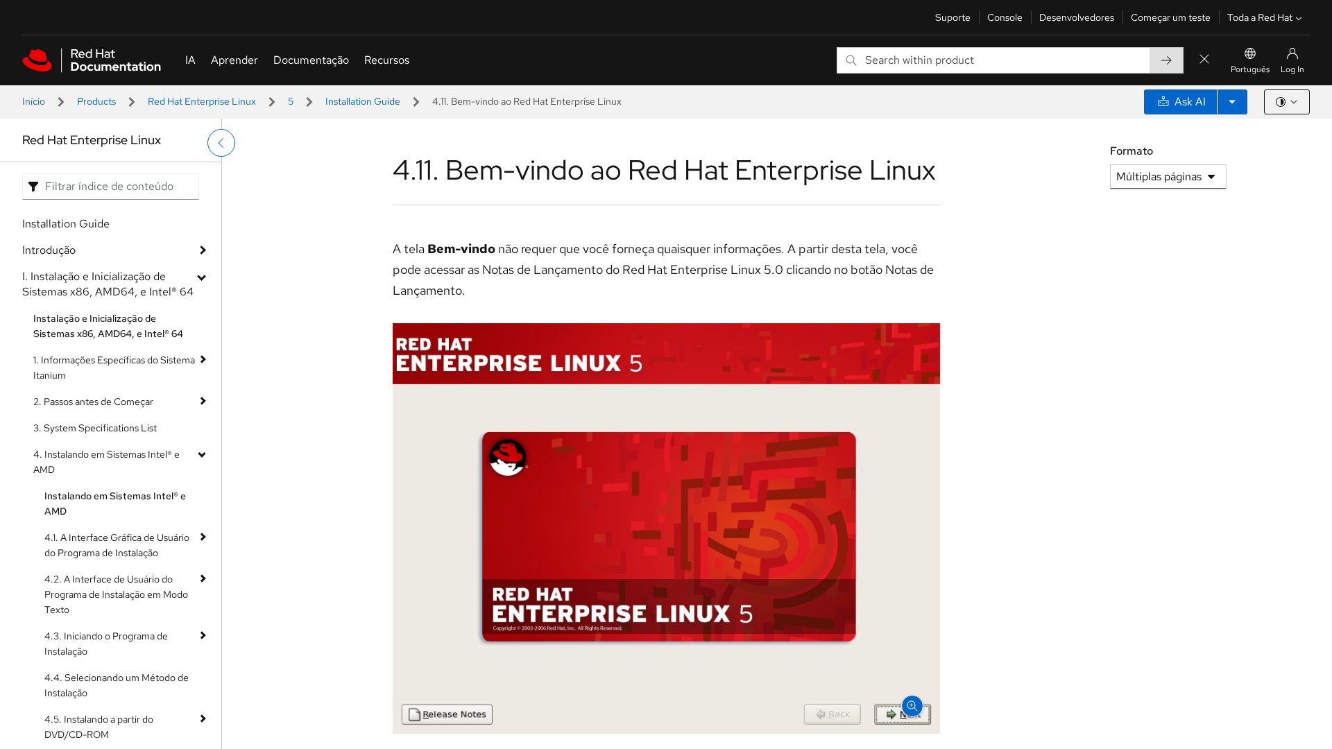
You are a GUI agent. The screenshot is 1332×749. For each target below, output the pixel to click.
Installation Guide (362, 101)
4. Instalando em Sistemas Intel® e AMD (106, 462)
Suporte (953, 17)
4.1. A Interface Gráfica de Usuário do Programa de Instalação (116, 545)
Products (96, 101)
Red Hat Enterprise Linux (202, 101)
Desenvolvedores (1076, 17)
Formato (1131, 151)
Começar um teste (1171, 17)
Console (1005, 17)
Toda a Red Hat (1259, 17)
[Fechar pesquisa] (1204, 60)
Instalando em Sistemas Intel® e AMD (115, 503)
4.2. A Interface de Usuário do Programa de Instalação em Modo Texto (116, 594)
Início (33, 101)
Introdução (49, 250)
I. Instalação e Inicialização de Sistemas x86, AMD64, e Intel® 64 (108, 284)
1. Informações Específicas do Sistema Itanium (114, 367)
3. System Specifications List (95, 428)
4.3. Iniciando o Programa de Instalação (106, 643)
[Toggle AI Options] (1232, 101)
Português (1250, 69)
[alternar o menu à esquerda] (221, 143)
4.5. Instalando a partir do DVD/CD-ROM (98, 727)
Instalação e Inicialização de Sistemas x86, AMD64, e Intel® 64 (108, 326)
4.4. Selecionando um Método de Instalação (116, 685)
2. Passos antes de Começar (93, 401)
